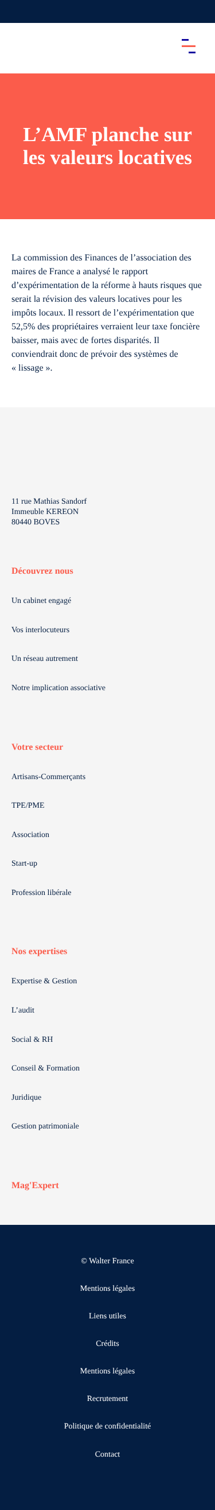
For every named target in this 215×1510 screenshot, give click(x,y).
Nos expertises (39, 951)
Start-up (24, 863)
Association (30, 835)
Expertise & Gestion (44, 981)
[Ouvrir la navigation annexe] (18, 11)
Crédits (107, 1344)
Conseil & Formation (45, 1068)
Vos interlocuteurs (40, 630)
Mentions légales (107, 1289)
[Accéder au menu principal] (189, 46)
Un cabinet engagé (41, 601)
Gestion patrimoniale (45, 1126)
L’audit (22, 1010)
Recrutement (107, 1399)
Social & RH (32, 1040)
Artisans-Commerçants (48, 777)
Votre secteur (37, 747)
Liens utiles (107, 1316)
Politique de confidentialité (107, 1426)
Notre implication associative (58, 688)
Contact (107, 1454)
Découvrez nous (42, 571)
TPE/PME (28, 805)
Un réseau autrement (44, 659)
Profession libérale (41, 893)
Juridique (26, 1097)
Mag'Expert (35, 1185)
